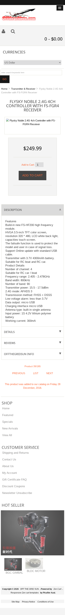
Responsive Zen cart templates (25, 593)
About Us (8, 466)
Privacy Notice (28, 602)
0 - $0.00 (53, 39)
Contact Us (9, 459)
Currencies (14, 51)
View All (7, 435)
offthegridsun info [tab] (19, 354)
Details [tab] (9, 332)
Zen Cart (57, 589)
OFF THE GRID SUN (29, 589)
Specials (7, 421)
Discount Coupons (13, 486)
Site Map (16, 602)
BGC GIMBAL (14, 572)
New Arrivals (10, 428)
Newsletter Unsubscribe (17, 492)
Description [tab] (13, 210)
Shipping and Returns (15, 452)
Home (4, 88)
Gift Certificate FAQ (14, 479)
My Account (9, 472)
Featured (7, 415)
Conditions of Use (46, 602)
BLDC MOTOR (36, 570)
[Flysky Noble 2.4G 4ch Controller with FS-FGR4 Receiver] (31, 122)
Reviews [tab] (9, 343)
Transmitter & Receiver (23, 88)
